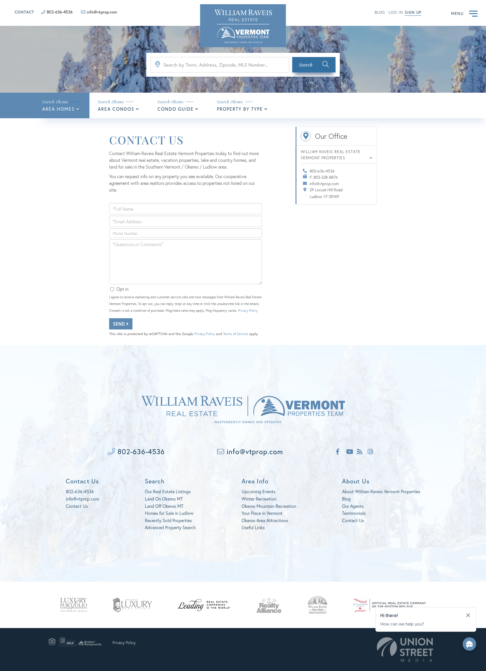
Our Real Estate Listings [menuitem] (168, 491)
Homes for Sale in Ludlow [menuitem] (169, 513)
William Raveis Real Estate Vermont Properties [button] (330, 154)
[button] (314, 64)
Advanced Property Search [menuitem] (170, 527)
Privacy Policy (247, 310)
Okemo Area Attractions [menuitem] (265, 520)
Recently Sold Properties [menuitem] (168, 520)
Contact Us (77, 506)
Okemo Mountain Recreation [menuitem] (269, 506)
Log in (395, 12)
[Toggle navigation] (473, 13)
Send (119, 324)
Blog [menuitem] (346, 499)
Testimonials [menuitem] (354, 513)
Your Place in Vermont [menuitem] (262, 513)
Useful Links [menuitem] (253, 527)
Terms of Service (235, 333)
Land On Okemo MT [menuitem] (164, 499)
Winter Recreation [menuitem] (259, 499)
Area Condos (116, 109)
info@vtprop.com (102, 12)
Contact (24, 12)
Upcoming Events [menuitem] (258, 491)
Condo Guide (176, 109)
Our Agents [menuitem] (353, 506)
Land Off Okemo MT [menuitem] (164, 506)
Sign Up (413, 12)
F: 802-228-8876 (324, 177)
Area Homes (58, 109)
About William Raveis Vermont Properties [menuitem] (381, 491)
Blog (380, 12)
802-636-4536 (60, 12)
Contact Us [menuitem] (353, 520)
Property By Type (240, 109)
